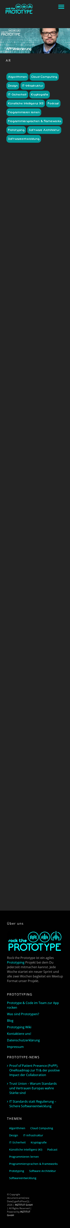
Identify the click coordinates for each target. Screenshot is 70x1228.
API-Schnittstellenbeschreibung (39, 552)
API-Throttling (49, 556)
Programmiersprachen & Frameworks (34, 121)
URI (50, 852)
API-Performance (39, 284)
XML (37, 855)
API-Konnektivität (40, 257)
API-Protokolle (46, 288)
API (20, 531)
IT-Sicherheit (17, 94)
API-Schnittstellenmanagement (32, 796)
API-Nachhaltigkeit (39, 274)
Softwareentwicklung (23, 138)
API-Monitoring (40, 545)
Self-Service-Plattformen (25, 343)
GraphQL (34, 563)
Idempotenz (20, 827)
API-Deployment (45, 748)
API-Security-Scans (47, 302)
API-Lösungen (22, 267)
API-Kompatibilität (41, 765)
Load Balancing (47, 827)
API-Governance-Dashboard (32, 245)
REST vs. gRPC (31, 841)
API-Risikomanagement (33, 293)
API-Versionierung (20, 559)
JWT (49, 563)
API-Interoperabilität (40, 542)
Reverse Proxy (47, 848)
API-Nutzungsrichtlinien (39, 775)
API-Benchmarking (40, 219)
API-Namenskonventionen (37, 276)
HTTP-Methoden (47, 824)
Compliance (21, 333)
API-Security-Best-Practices (33, 798)
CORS (45, 817)
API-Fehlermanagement (44, 236)
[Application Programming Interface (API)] (35, 474)
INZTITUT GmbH (24, 1204)
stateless (17, 852)
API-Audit (20, 215)
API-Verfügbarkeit (39, 319)
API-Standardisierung (39, 803)
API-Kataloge (46, 253)
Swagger (42, 852)
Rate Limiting (27, 340)
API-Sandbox (43, 295)
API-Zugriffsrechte (31, 813)
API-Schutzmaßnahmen (40, 298)
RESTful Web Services (26, 848)
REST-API (45, 841)
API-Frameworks (43, 239)
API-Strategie (51, 312)
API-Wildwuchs (40, 323)
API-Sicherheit (20, 556)
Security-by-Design (46, 340)
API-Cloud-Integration (45, 741)
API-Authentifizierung (37, 215)
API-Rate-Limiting (40, 786)
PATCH (52, 831)
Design (13, 85)
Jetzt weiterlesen (35, 439)
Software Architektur (44, 130)
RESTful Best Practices (46, 845)
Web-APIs (46, 569)
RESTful (29, 845)
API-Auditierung (26, 737)
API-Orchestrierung (39, 782)
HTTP (34, 824)
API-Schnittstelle (48, 793)
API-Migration (33, 772)
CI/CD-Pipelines (44, 329)
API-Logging (46, 768)
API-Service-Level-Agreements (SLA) (32, 305)
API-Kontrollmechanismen (39, 260)
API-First (33, 758)
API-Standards (35, 312)
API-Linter (53, 264)
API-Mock (47, 772)
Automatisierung (26, 329)
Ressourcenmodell (36, 838)
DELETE (43, 820)
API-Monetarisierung (39, 271)
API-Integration (30, 253)
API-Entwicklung (41, 232)
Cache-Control (50, 813)
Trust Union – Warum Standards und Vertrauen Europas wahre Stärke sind (33, 1088)
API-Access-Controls (29, 212)
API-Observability (43, 281)
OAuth (33, 336)
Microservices (22, 566)
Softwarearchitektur (29, 569)
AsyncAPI (45, 326)
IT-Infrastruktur (32, 85)
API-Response (30, 789)
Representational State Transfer (41, 834)
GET (16, 824)
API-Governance (38, 243)
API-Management (40, 267)
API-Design (40, 229)
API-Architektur (49, 212)
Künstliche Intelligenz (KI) (25, 103)
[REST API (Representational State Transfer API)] (35, 669)
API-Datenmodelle (42, 225)
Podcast (53, 103)
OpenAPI (42, 336)
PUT (20, 834)
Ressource (19, 838)
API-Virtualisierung (43, 810)
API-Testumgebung (31, 807)
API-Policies (31, 288)
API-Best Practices (40, 222)
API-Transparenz (39, 316)
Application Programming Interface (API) (35, 512)
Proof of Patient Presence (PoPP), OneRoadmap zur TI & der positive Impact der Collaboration (34, 1070)
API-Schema (31, 793)
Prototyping (16, 130)
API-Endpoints (50, 538)
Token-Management (35, 347)
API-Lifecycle (40, 264)
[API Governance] (35, 165)
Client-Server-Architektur (27, 817)
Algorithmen (17, 76)
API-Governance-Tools (39, 250)
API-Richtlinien (37, 291)
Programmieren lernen (24, 112)
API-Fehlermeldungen (39, 755)
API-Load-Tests (31, 768)
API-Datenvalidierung (41, 744)
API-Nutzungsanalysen (31, 279)
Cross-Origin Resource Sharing (33, 819)
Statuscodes (29, 852)
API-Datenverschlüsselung (39, 535)
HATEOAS (24, 824)
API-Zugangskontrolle (37, 324)
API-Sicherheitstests (38, 309)
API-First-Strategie (23, 239)
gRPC (43, 563)
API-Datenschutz (20, 744)
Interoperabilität (20, 336)
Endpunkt (53, 820)
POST (14, 834)
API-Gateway (21, 542)
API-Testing (23, 316)
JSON (30, 827)
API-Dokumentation (31, 538)
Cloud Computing (44, 76)
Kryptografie (39, 94)
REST (52, 566)
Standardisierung (48, 343)
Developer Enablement (41, 333)
